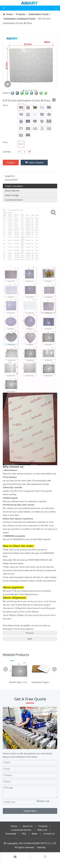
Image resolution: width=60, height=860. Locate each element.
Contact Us (49, 833)
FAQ (24, 833)
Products (43, 826)
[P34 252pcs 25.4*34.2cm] (21, 135)
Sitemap (41, 847)
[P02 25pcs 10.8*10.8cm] (28, 107)
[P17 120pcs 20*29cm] (21, 114)
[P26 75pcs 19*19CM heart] (42, 121)
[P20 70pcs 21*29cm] (35, 114)
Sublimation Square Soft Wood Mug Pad (41, 682)
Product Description (14, 186)
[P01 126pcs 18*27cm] (21, 107)
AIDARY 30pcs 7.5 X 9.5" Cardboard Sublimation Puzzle (19, 682)
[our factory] (30, 728)
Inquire (11, 162)
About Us (28, 826)
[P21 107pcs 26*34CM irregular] (42, 114)
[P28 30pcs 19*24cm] (21, 128)
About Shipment (12, 190)
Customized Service (14, 199)
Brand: (8, 179)
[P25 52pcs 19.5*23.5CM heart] (35, 121)
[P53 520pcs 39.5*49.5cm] (28, 135)
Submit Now (30, 810)
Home (14, 826)
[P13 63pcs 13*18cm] (35, 107)
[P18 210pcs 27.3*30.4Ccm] (28, 114)
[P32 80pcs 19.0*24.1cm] (42, 128)
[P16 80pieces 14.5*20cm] (49, 107)
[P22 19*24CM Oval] (49, 114)
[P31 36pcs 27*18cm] (35, 128)
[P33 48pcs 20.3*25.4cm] (49, 128)
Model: (8, 176)
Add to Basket (36, 162)
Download (10, 833)
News (35, 833)
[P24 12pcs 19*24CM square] (28, 121)
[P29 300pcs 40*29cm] (28, 128)
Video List (42, 829)
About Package (12, 195)
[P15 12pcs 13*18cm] (42, 107)
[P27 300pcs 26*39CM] (49, 121)
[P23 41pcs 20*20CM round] (21, 121)
